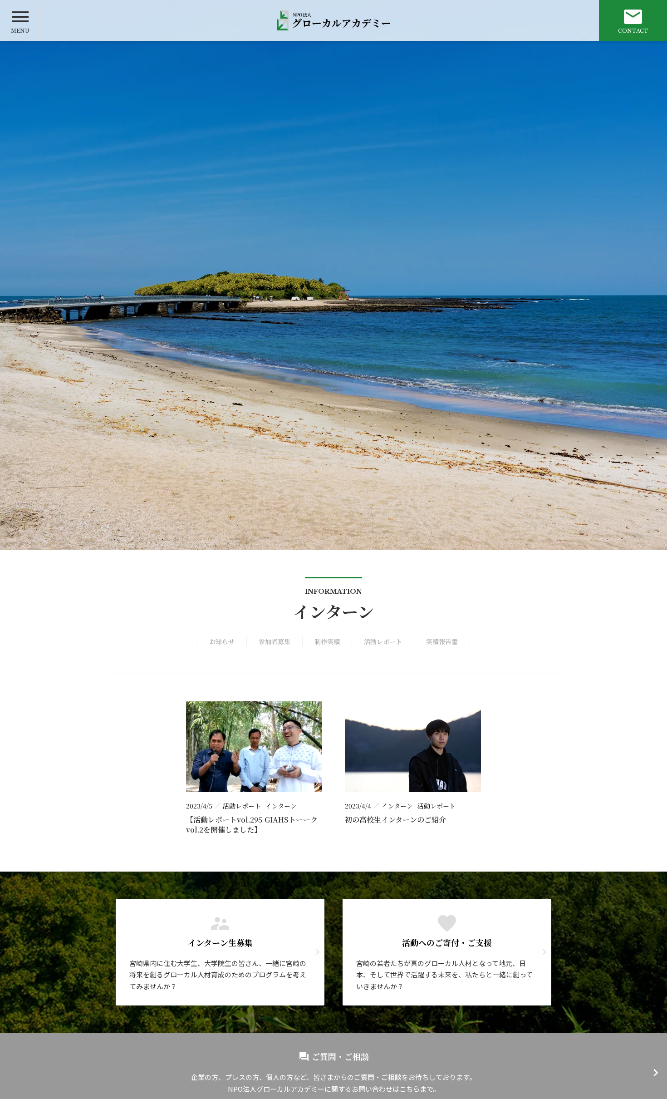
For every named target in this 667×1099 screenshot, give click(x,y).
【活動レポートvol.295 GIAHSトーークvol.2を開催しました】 (252, 825)
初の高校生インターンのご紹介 (395, 820)
